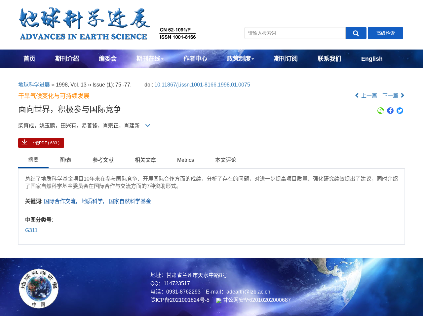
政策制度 (239, 58)
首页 (29, 58)
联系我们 (329, 58)
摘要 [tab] (33, 159)
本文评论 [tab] (225, 160)
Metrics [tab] (185, 160)
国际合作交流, (61, 201)
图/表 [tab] (65, 160)
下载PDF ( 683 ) (45, 143)
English (372, 58)
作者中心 (195, 58)
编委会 (108, 58)
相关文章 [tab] (145, 160)
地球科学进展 (34, 85)
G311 (31, 230)
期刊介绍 (67, 58)
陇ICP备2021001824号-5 (180, 300)
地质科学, (93, 201)
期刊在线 (148, 58)
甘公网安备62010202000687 (256, 300)
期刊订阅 (286, 58)
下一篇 (391, 95)
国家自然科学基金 (130, 201)
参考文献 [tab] (103, 160)
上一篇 (368, 95)
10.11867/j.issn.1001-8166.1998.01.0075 (202, 85)
